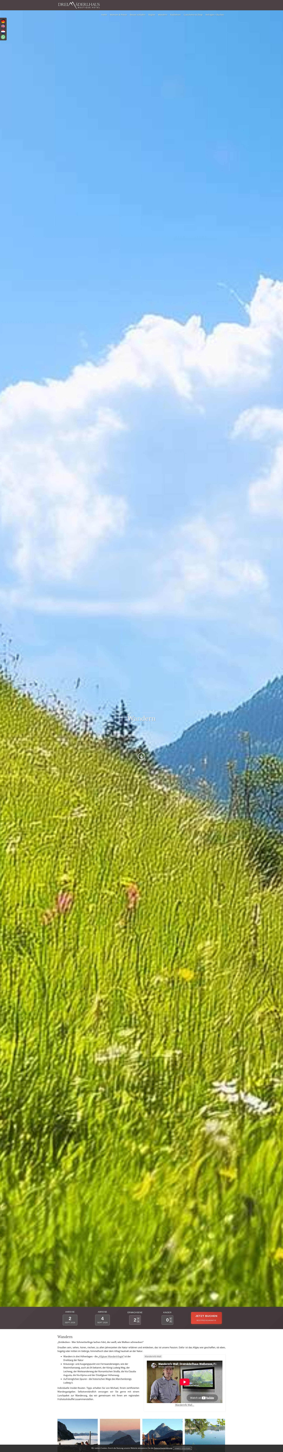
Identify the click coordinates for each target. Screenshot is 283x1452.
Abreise (102, 1312)
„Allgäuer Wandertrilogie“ (111, 1356)
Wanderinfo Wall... (184, 1404)
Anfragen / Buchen (214, 14)
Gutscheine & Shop (193, 14)
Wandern (162, 14)
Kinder (167, 1312)
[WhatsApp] (3, 37)
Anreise (70, 1312)
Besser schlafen (137, 14)
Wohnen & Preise (118, 14)
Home (104, 14)
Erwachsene (135, 1312)
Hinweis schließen (182, 1448)
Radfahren (175, 14)
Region (151, 14)
